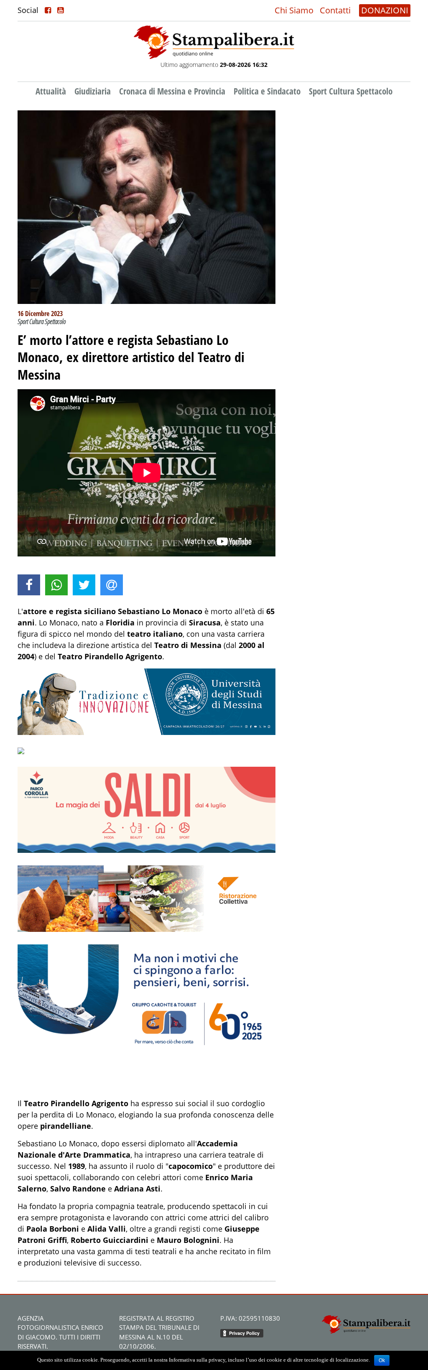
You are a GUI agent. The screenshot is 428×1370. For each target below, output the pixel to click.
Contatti (335, 10)
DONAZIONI (384, 10)
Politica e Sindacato (267, 91)
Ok (382, 1360)
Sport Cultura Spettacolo (350, 91)
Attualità (51, 91)
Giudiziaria (92, 91)
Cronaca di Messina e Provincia (172, 91)
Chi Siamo (294, 10)
